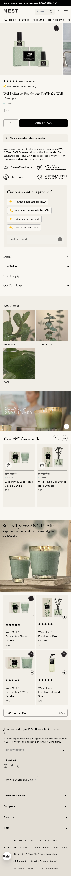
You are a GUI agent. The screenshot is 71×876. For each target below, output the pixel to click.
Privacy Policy (50, 840)
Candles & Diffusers (17, 20)
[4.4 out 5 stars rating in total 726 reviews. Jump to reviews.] (13, 624)
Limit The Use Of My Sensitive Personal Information (35, 861)
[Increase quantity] (15, 123)
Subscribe (63, 751)
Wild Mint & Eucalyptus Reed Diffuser (48, 636)
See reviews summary (21, 87)
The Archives (56, 20)
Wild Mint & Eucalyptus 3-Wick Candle (17, 692)
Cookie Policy (35, 840)
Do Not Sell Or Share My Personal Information (35, 854)
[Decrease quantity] (7, 123)
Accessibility (20, 840)
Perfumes (39, 20)
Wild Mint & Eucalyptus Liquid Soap (49, 692)
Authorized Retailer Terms (55, 847)
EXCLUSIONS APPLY (48, 3)
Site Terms (35, 847)
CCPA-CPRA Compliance (15, 847)
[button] (51, 12)
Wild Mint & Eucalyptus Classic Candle (17, 636)
